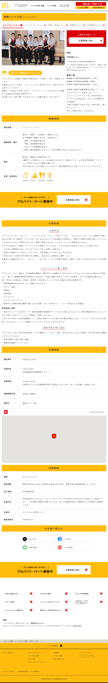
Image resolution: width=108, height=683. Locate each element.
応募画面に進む (86, 41)
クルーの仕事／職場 (37, 5)
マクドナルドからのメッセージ (21, 5)
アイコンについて (96, 412)
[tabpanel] (33, 47)
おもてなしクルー (11, 25)
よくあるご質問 (83, 7)
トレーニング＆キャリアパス (64, 5)
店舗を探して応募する (90, 4)
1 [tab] (32, 67)
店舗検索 (56, 652)
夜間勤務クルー (94, 25)
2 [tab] (35, 67)
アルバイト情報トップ (8, 652)
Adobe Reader (77, 626)
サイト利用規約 (34, 671)
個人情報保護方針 (23, 671)
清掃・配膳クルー (56, 25)
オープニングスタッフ (85, 652)
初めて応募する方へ (98, 7)
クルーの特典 (51, 5)
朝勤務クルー (76, 25)
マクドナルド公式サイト (9, 671)
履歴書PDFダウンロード (38, 623)
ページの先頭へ (53, 646)
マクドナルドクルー (33, 25)
